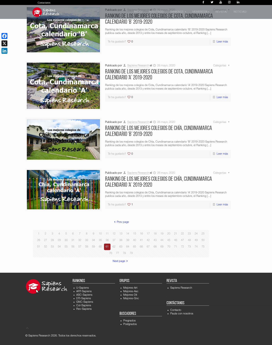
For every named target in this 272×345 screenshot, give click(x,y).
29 (59, 240)
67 (148, 246)
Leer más (222, 41)
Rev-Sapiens (84, 309)
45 (168, 240)
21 (175, 233)
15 (134, 233)
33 (86, 240)
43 (155, 240)
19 (161, 233)
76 (110, 253)
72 (182, 246)
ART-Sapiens (84, 291)
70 (168, 246)
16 (141, 233)
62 (114, 246)
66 (141, 246)
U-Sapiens (82, 288)
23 (189, 233)
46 (175, 240)
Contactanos (44, 2)
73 (189, 246)
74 (196, 246)
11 (107, 233)
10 (100, 233)
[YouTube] (221, 2)
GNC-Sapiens (84, 302)
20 (168, 233)
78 (124, 253)
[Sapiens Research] (46, 12)
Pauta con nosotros (181, 313)
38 (120, 240)
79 (131, 253)
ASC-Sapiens (84, 295)
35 (100, 240)
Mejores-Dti (130, 295)
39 (127, 240)
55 (66, 246)
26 (38, 240)
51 (38, 246)
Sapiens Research (138, 65)
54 (59, 246)
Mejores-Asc (130, 291)
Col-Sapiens (83, 305)
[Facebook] (203, 2)
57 (79, 246)
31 (72, 240)
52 (45, 246)
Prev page (123, 222)
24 (196, 233)
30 (66, 240)
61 (107, 246)
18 (155, 233)
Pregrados (129, 320)
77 (117, 253)
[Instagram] (229, 2)
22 (182, 233)
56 (72, 246)
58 (86, 246)
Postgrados (130, 324)
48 (189, 240)
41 (141, 240)
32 (79, 240)
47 (182, 240)
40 (134, 240)
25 (203, 233)
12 (114, 233)
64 (127, 246)
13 (120, 233)
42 (148, 240)
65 (134, 246)
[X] (4, 43)
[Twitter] (212, 2)
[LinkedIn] (4, 51)
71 (175, 246)
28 (52, 240)
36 (107, 240)
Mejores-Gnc (131, 298)
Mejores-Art (130, 288)
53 (52, 246)
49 (196, 240)
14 (127, 233)
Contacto (175, 310)
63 (120, 246)
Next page (119, 261)
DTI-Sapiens (83, 298)
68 (155, 246)
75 (203, 246)
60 (100, 246)
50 (203, 240)
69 (161, 246)
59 (93, 246)
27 (45, 240)
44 (161, 240)
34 (93, 240)
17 (148, 233)
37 (114, 240)
